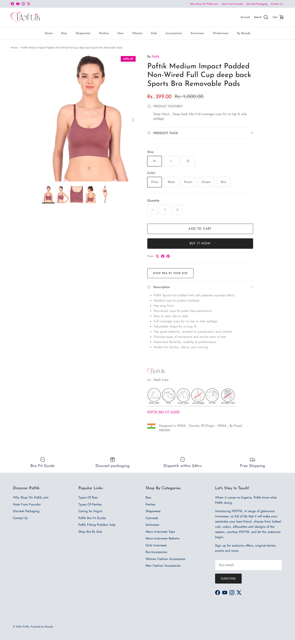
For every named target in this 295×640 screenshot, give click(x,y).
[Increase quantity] (177, 210)
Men (120, 33)
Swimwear (197, 33)
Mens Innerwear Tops (160, 531)
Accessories (174, 33)
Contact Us (277, 4)
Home (49, 33)
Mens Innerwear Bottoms (162, 538)
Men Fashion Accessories (163, 565)
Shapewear (83, 33)
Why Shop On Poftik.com (204, 4)
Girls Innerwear (156, 545)
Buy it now (200, 243)
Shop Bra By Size (90, 531)
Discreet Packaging (257, 4)
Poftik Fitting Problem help (97, 524)
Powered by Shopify (42, 627)
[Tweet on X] (157, 256)
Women (137, 33)
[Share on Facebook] (162, 256)
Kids (154, 33)
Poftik (155, 56)
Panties (104, 33)
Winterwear (220, 33)
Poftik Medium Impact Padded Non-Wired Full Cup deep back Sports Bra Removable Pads (71, 48)
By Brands (243, 33)
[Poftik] (25, 17)
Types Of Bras (88, 497)
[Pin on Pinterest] (168, 256)
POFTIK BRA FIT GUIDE (163, 412)
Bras (64, 33)
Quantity (153, 200)
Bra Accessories (156, 552)
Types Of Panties (90, 504)
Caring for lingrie (90, 511)
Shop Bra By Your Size (170, 273)
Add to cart (200, 228)
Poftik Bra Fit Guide (92, 518)
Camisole (152, 518)
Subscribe (228, 578)
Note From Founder (232, 4)
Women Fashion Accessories (165, 559)
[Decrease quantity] (152, 210)
